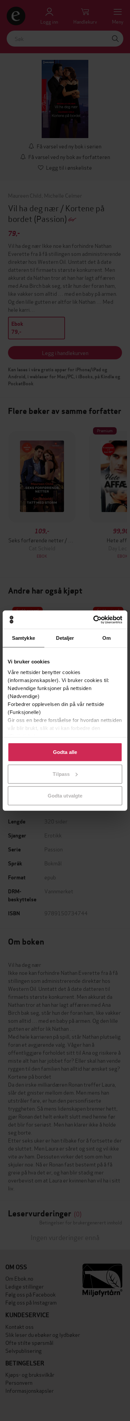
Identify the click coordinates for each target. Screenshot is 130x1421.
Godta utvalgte (65, 796)
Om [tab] (106, 638)
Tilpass (61, 774)
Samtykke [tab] (23, 638)
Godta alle (65, 752)
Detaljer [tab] (65, 638)
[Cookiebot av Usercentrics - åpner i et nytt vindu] (93, 619)
